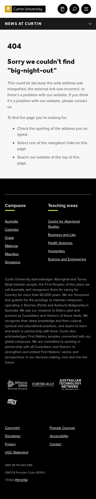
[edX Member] (12, 402)
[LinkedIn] (48, 183)
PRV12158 (21, 480)
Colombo (11, 229)
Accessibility (59, 436)
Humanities (56, 251)
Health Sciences (60, 243)
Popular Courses (62, 428)
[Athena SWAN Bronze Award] (17, 384)
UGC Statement (16, 452)
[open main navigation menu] (85, 9)
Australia (11, 221)
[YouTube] (36, 183)
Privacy (10, 444)
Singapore (12, 262)
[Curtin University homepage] (25, 9)
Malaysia (11, 246)
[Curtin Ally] (43, 384)
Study (61, 9)
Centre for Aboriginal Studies (64, 224)
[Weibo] (60, 183)
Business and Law (62, 234)
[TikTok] (85, 183)
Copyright (12, 428)
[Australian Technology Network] (70, 384)
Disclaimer (13, 436)
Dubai (9, 237)
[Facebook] (11, 183)
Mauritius (12, 254)
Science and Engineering (67, 259)
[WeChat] (73, 183)
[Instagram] (23, 183)
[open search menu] (73, 9)
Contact (55, 444)
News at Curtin (23, 23)
